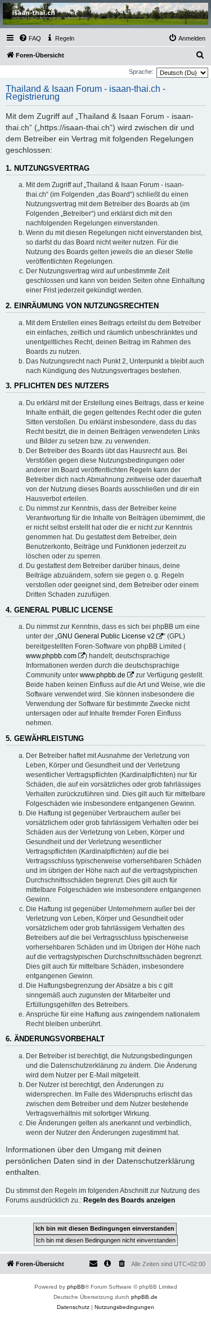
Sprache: (141, 71)
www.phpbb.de (102, 675)
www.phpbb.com (51, 656)
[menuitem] (30, 38)
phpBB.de (144, 1297)
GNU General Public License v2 (106, 636)
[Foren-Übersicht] (105, 14)
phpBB (76, 1287)
